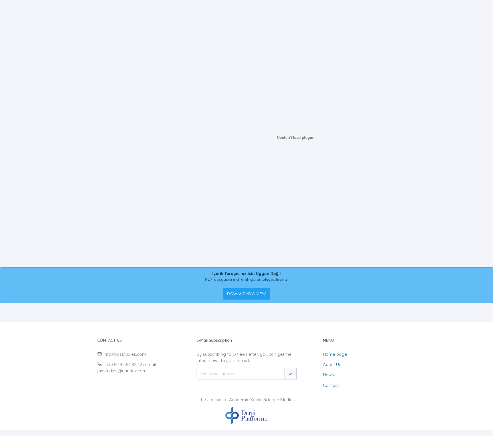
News (328, 374)
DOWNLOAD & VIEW (246, 293)
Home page (335, 354)
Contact (331, 385)
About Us (332, 364)
